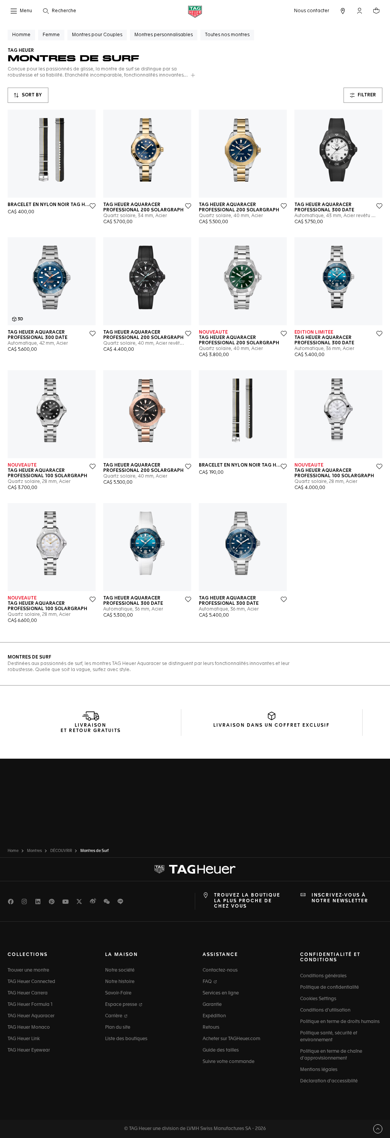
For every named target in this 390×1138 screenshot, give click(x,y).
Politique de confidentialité (329, 987)
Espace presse (121, 1004)
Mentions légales (318, 1070)
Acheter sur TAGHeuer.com (231, 1039)
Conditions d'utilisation (325, 1010)
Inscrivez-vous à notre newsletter (340, 898)
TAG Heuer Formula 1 (30, 1004)
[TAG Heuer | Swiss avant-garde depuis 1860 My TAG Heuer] (195, 869)
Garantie (212, 1004)
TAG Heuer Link (24, 1039)
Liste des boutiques (126, 1039)
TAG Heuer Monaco (29, 1027)
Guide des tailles (221, 1050)
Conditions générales (323, 976)
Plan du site (117, 1027)
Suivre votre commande (228, 1062)
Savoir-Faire (118, 993)
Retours (211, 1027)
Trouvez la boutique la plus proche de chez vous (247, 901)
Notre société (119, 970)
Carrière (114, 1016)
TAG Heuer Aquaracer (31, 1016)
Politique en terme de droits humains (340, 1022)
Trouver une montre (28, 970)
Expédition (214, 1016)
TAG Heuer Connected (31, 982)
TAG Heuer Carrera (28, 993)
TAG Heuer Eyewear (29, 1050)
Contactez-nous (220, 970)
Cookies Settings (318, 999)
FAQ (208, 982)
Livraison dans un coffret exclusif (271, 725)
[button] (359, 11)
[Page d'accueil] (195, 11)
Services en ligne (221, 993)
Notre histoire (119, 982)
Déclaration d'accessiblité (329, 1081)
